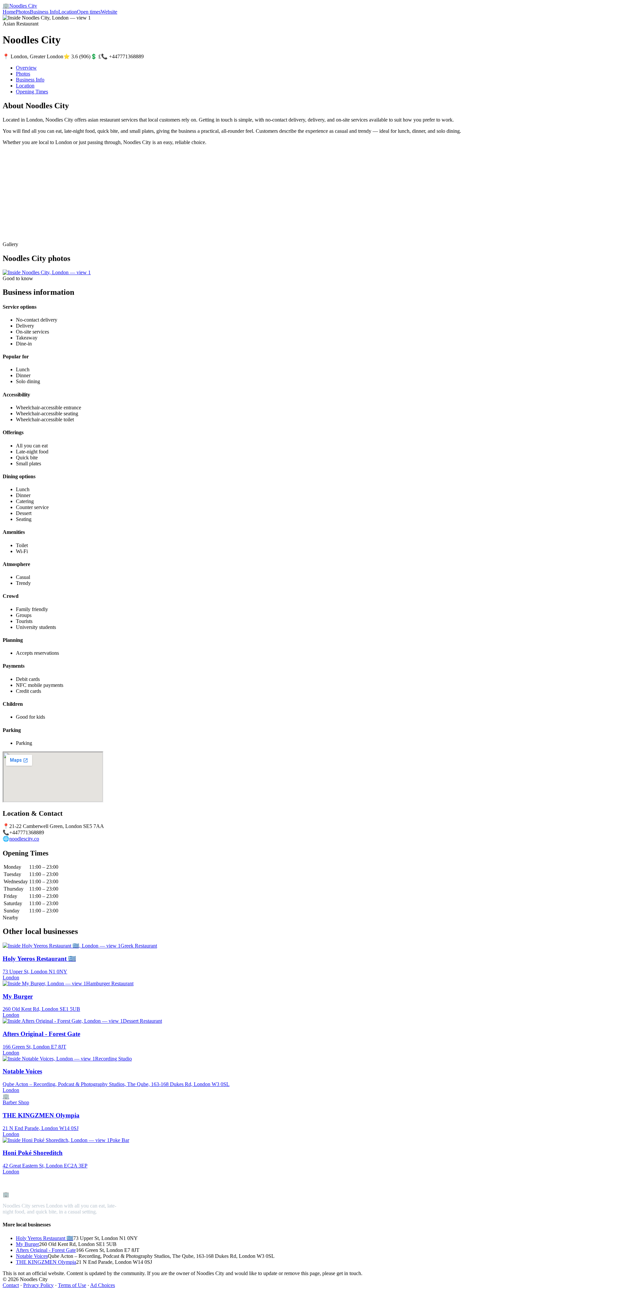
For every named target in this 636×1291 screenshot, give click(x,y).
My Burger (27, 1244)
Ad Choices (102, 1285)
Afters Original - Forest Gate (46, 1250)
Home (9, 12)
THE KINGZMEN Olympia (46, 1262)
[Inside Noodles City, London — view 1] (47, 272)
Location (67, 12)
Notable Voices (32, 1256)
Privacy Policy (38, 1285)
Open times (89, 12)
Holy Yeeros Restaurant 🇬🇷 (44, 1238)
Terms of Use (72, 1285)
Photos (23, 12)
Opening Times (32, 91)
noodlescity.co (24, 839)
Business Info (44, 12)
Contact (11, 1285)
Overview (26, 68)
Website (109, 12)
